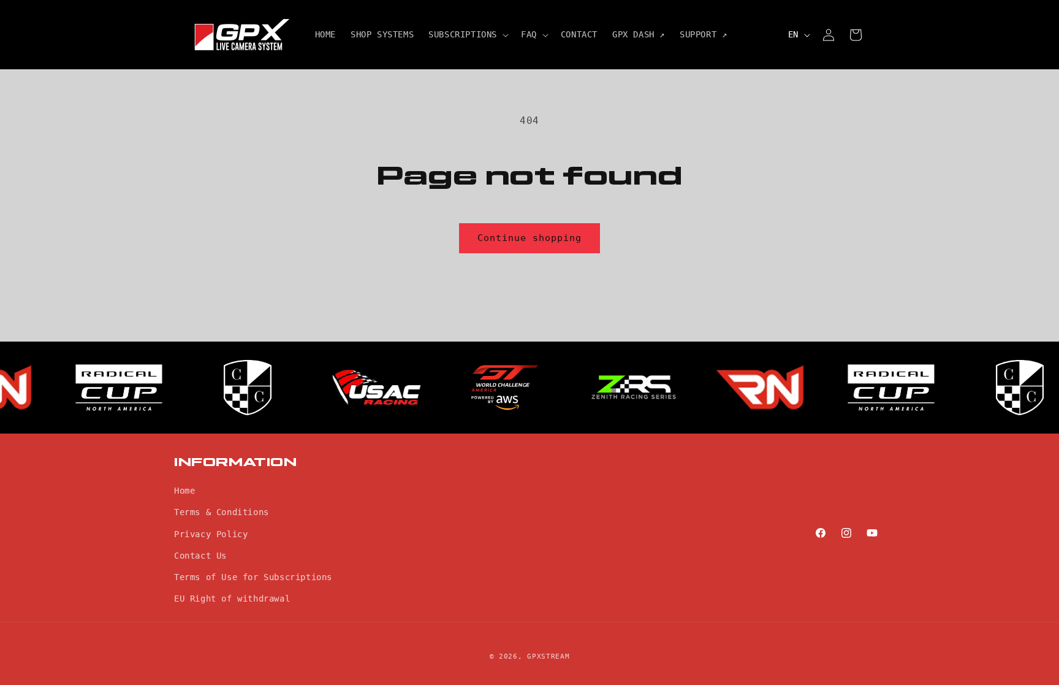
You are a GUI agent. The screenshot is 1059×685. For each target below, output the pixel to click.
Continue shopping (529, 237)
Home (184, 491)
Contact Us (200, 556)
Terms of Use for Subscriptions (253, 577)
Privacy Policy (211, 534)
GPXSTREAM (548, 656)
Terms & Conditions (221, 512)
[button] (467, 34)
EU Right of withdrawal (232, 598)
